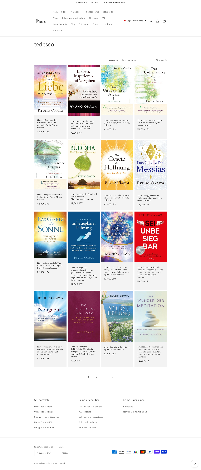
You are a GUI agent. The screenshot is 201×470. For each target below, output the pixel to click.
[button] (65, 12)
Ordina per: (114, 60)
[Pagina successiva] (112, 377)
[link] (88, 377)
